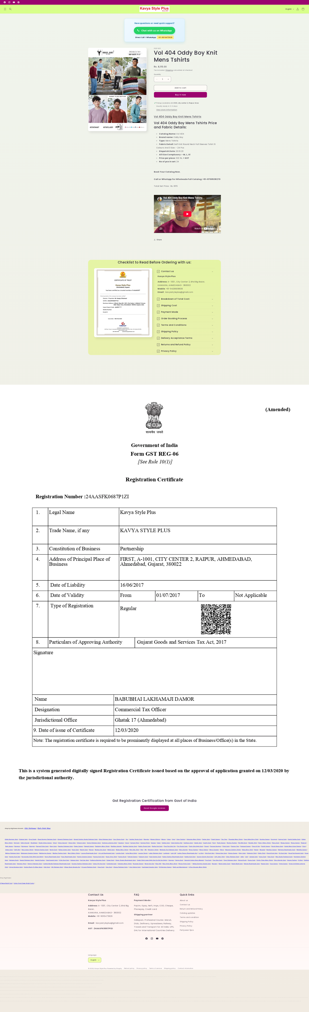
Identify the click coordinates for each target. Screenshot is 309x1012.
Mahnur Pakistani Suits (12, 853)
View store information (166, 110)
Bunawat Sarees (138, 863)
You (127, 839)
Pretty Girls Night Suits (196, 846)
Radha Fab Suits (157, 846)
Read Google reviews (154, 808)
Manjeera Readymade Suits (286, 849)
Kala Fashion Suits (155, 856)
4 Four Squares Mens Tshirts (198, 867)
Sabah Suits (198, 842)
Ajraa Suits (101, 867)
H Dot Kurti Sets (64, 860)
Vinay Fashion (180, 839)
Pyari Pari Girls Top (170, 846)
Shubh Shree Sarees (45, 842)
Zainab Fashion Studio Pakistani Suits (86, 839)
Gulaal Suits (110, 860)
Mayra (222, 849)
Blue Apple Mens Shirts (170, 863)
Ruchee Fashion (232, 842)
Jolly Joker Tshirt (219, 856)
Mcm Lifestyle (183, 849)
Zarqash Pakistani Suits (65, 839)
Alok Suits (47, 867)
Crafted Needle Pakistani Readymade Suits (56, 863)
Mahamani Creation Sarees (29, 853)
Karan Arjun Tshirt (111, 856)
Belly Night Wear (44, 828)
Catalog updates (187, 913)
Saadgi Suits (207, 842)
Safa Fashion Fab (176, 842)
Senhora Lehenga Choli (109, 842)
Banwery (214, 863)
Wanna (163, 839)
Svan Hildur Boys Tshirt (251, 839)
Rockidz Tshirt (252, 842)
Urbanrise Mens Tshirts (194, 839)
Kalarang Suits (143, 856)
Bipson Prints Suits (184, 863)
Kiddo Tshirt (261, 853)
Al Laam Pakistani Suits (88, 867)
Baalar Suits (265, 863)
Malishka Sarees (302, 849)
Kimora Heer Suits (221, 853)
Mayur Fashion (193, 849)
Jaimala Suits (253, 856)
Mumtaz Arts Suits (100, 849)
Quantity (157, 74)
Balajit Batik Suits (237, 863)
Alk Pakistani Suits (57, 867)
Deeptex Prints (21, 863)
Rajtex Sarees (78, 846)
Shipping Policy (186, 921)
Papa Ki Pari (256, 846)
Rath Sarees (9, 846)
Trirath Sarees (215, 839)
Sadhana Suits (188, 842)
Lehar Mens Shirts (131, 853)
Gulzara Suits (74, 860)
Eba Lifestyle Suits (280, 860)
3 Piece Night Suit (6, 883)
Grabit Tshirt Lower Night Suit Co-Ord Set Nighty (152, 860)
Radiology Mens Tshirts (102, 846)
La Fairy (201, 853)
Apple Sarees (283, 863)
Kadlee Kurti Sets (190, 856)
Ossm (304, 846)
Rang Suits (53, 846)
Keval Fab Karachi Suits (296, 853)
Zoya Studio (32, 839)
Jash (246, 856)
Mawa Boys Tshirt (247, 849)
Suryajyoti (274, 839)
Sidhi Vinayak (25, 842)
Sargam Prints (134, 842)
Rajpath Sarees (89, 846)
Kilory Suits (242, 853)
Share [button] (159, 239)
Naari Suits (75, 849)
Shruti (55, 842)
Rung (214, 842)
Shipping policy (170, 968)
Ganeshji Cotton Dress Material (194, 860)
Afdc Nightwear (30, 828)
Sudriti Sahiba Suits (294, 839)
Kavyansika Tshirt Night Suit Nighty (32, 856)
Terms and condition (189, 917)
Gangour (171, 860)
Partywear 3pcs (187, 930)
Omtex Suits (9, 849)
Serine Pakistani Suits (94, 842)
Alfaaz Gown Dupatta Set (72, 867)
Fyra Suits (208, 860)
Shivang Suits (81, 842)
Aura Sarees (274, 863)
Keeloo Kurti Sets (14, 856)
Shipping (169, 70)
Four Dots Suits (217, 860)
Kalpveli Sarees (132, 856)
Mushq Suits (84, 849)
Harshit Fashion (40, 860)
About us (184, 900)
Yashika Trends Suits (135, 839)
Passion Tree (235, 846)
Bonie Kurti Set (149, 863)
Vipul (173, 839)
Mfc (146, 849)
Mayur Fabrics (203, 849)
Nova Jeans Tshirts (27, 849)
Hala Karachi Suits (52, 860)
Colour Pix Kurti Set (99, 863)
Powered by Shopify (114, 968)
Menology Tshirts (153, 849)
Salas (159, 842)
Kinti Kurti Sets (209, 853)
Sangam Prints (145, 842)
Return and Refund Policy (191, 909)
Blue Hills (158, 863)
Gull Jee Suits (84, 860)
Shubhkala (34, 842)
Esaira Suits (251, 860)
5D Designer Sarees (165, 867)
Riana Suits (275, 842)
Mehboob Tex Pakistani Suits (169, 849)
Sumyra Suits (282, 839)
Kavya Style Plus (101, 968)
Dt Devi (300, 860)
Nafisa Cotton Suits (65, 849)
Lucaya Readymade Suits (89, 853)
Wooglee (146, 839)
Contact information (185, 968)
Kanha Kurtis (122, 856)
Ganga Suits (179, 860)
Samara (153, 842)
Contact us (185, 904)
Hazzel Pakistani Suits (27, 860)
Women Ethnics (155, 839)
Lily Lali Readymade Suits (106, 853)
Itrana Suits (262, 856)
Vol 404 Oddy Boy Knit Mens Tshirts (177, 116)
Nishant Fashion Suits (41, 849)
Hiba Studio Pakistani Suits (283, 856)
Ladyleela (166, 853)
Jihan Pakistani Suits (232, 856)
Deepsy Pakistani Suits (35, 863)
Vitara (169, 839)
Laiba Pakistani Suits (155, 853)
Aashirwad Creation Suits (150, 867)
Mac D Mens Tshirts (74, 853)
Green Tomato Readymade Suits (126, 860)
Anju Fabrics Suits (135, 867)
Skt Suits (16, 842)
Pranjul (206, 846)
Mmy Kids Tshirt (134, 849)
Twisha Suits (206, 839)
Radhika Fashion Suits (130, 846)
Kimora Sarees (232, 853)
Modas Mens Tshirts (122, 849)
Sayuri (127, 842)
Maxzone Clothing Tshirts (233, 849)
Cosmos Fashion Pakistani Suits (82, 863)
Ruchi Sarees (221, 842)
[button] (5, 9)
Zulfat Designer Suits (11, 839)
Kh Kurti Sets (283, 853)
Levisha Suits (120, 853)
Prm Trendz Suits (182, 846)
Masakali (262, 849)
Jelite (242, 856)
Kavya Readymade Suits (52, 856)
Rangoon (17, 846)
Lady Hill (173, 853)
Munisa (91, 849)
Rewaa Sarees (285, 842)
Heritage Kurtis (14, 860)
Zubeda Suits (23, 839)
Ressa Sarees (295, 842)
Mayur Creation (214, 849)
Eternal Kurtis (242, 860)
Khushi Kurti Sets (272, 853)
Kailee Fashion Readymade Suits (172, 856)
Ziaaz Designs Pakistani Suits (47, 839)
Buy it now (180, 94)
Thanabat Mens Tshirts (235, 839)
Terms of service (155, 968)
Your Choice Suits (118, 839)
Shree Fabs (72, 842)
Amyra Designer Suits (16, 867)
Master (256, 849)
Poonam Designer (215, 846)
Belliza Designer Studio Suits (202, 863)
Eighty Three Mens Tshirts (265, 860)
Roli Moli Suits (242, 842)
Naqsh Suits (53, 849)
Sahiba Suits (166, 842)
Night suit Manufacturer (180, 867)
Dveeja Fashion (292, 860)
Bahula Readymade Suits (252, 863)
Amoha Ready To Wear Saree (33, 867)
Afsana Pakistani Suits (120, 867)
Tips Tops (224, 839)
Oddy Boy (17, 849)
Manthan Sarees (271, 849)
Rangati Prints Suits (42, 846)
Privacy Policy (186, 926)
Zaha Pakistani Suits (105, 839)
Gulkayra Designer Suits (97, 860)
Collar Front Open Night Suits (24, 883)
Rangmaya (24, 846)
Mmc (141, 849)
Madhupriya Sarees (45, 853)
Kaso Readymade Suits (68, 856)
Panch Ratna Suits (277, 846)
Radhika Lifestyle (116, 846)
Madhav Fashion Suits (60, 853)
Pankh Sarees (265, 846)
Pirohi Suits (226, 846)
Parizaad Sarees (245, 846)
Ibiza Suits (271, 856)
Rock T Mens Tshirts (264, 842)
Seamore (121, 842)
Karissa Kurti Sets (99, 856)
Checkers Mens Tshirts (125, 863)
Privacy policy (142, 968)
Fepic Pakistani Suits (230, 860)
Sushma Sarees (265, 839)
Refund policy (129, 968)
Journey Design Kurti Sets (205, 856)
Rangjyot (32, 846)
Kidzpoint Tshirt (252, 853)
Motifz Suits (111, 849)
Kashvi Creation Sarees (84, 856)
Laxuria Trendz (142, 853)
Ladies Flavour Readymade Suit (187, 853)
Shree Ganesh (62, 842)
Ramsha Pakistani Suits (65, 846)
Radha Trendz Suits (144, 846)
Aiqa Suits (109, 867)
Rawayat (303, 842)
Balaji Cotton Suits (224, 863)
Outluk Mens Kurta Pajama (292, 846)
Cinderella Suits (111, 863)
